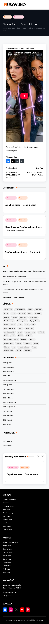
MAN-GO (29, 336)
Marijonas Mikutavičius (11, 339)
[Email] (17, 161)
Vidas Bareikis (8, 350)
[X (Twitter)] (13, 161)
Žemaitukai (27, 350)
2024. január (7, 385)
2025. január (7, 363)
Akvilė (13, 313)
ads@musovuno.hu (9, 596)
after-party (38, 310)
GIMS (20, 324)
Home (5, 28)
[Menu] (45, 4)
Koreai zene (7, 556)
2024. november (9, 371)
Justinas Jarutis (30, 332)
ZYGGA (18, 350)
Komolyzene (7, 526)
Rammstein (27, 343)
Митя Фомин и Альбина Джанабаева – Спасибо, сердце (24, 271)
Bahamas (37, 313)
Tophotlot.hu (7, 445)
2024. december (9, 367)
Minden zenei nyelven (10, 542)
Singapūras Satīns (24, 347)
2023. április (7, 411)
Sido (14, 347)
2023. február (8, 420)
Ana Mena (22, 313)
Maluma (20, 336)
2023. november (9, 393)
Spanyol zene (7, 549)
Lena (13, 336)
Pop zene (7, 17)
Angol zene (7, 545)
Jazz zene (6, 516)
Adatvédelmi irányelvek (35, 620)
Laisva (6, 336)
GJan (26, 324)
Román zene (18, 17)
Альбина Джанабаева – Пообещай (22, 252)
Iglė (33, 324)
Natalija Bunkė (8, 343)
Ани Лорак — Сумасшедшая (13, 297)
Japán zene (7, 559)
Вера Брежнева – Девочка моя (20, 205)
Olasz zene (7, 562)
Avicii (29, 313)
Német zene (7, 566)
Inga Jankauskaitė (9, 328)
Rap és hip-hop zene (10, 513)
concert (15, 317)
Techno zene (7, 519)
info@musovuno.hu (10, 592)
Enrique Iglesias (21, 321)
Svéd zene (6, 572)
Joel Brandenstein (9, 332)
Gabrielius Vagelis (9, 324)
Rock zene (6, 509)
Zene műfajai (16, 28)
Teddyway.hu (7, 441)
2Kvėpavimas (8, 310)
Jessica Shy (29, 328)
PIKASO (19, 343)
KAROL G (41, 332)
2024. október (8, 376)
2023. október (8, 398)
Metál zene (6, 523)
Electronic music (8, 506)
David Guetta (33, 317)
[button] (38, 456)
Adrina (30, 310)
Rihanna (6, 347)
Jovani (20, 332)
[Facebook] (8, 161)
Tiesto (34, 347)
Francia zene (7, 552)
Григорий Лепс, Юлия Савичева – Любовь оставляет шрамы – (23, 291)
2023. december (9, 389)
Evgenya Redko (34, 321)
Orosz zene (11, 198)
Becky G (6, 317)
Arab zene (6, 569)
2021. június (7, 424)
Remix (36, 343)
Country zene (7, 530)
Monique (23, 339)
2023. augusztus (9, 407)
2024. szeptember (9, 380)
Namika (32, 339)
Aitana (6, 313)
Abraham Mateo (20, 310)
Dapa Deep (23, 317)
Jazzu (20, 328)
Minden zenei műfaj (9, 499)
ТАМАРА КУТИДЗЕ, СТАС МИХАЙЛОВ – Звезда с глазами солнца (24, 283)
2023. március (8, 416)
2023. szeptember (9, 402)
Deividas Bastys (8, 321)
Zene (9, 28)
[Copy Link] (22, 161)
